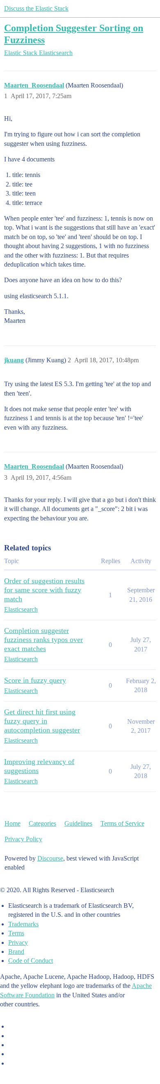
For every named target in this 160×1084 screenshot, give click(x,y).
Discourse (50, 858)
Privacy (18, 942)
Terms (16, 933)
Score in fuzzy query (35, 680)
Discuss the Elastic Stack (36, 8)
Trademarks (23, 924)
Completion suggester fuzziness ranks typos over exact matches (43, 639)
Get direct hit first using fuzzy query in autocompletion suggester (42, 721)
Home (13, 823)
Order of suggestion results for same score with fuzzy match (44, 590)
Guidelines (78, 823)
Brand (16, 951)
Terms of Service (122, 823)
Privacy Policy (23, 838)
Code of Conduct (30, 960)
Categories (42, 823)
